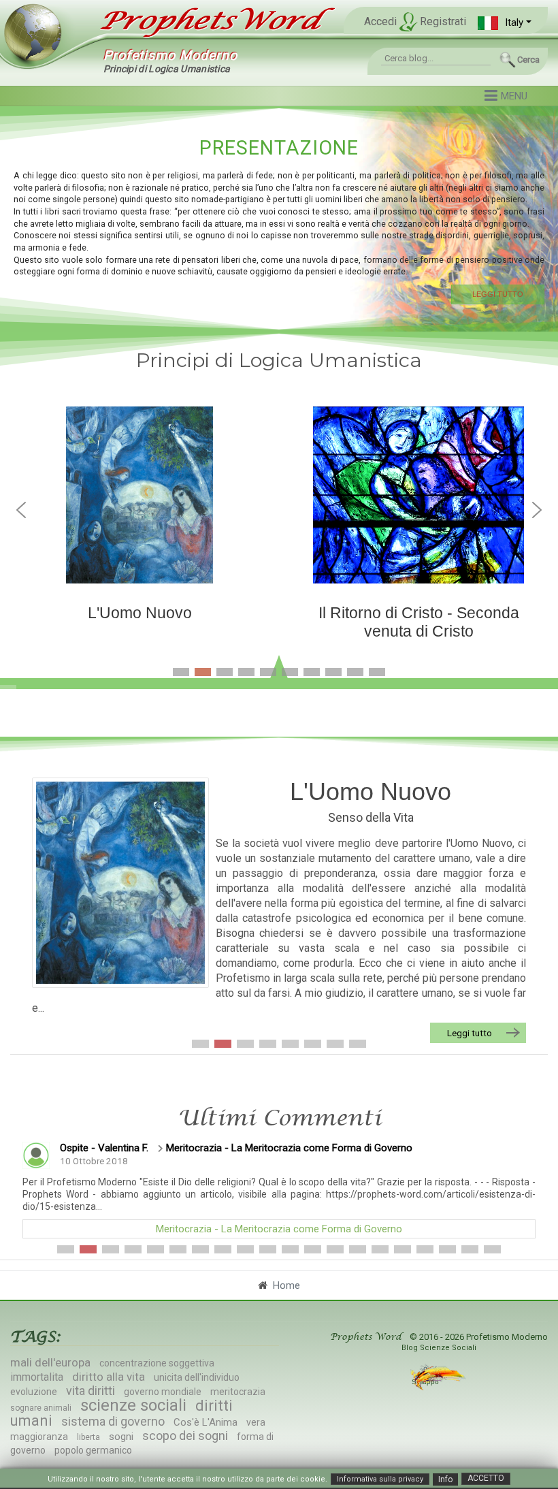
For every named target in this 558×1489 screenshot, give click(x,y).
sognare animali (40, 1408)
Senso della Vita (371, 817)
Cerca (528, 59)
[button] (504, 23)
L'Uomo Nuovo (370, 791)
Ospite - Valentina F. (104, 1148)
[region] (279, 219)
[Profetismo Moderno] (207, 21)
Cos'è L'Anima (205, 1422)
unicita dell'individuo (197, 1377)
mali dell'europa (50, 1362)
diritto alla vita (108, 1376)
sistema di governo (113, 1421)
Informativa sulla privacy (380, 1479)
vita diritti (90, 1390)
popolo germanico (93, 1450)
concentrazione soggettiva (156, 1363)
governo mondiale (162, 1391)
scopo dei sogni (185, 1435)
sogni (121, 1436)
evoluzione (33, 1391)
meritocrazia (237, 1391)
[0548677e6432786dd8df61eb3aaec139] (120, 883)
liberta (88, 1437)
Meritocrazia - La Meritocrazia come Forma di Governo (289, 1148)
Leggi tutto (469, 1032)
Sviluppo (426, 1382)
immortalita (36, 1377)
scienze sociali (133, 1405)
